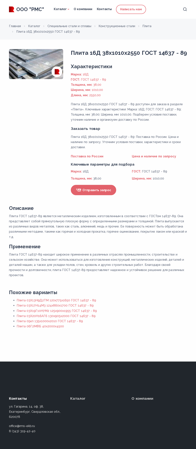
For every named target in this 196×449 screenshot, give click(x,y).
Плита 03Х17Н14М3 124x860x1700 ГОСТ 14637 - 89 (55, 305)
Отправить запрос (96, 190)
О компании (83, 9)
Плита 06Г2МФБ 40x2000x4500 (40, 326)
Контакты (104, 9)
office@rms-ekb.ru (22, 426)
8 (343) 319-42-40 (22, 431)
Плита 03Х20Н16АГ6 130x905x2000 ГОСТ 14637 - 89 (56, 316)
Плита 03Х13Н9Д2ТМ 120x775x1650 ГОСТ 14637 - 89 (56, 300)
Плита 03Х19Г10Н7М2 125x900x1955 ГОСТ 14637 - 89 (57, 311)
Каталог (60, 9)
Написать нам (131, 9)
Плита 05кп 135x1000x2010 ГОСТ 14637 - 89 (50, 321)
